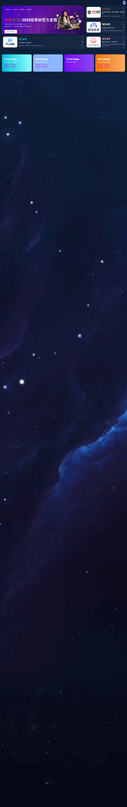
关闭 (124, 3)
